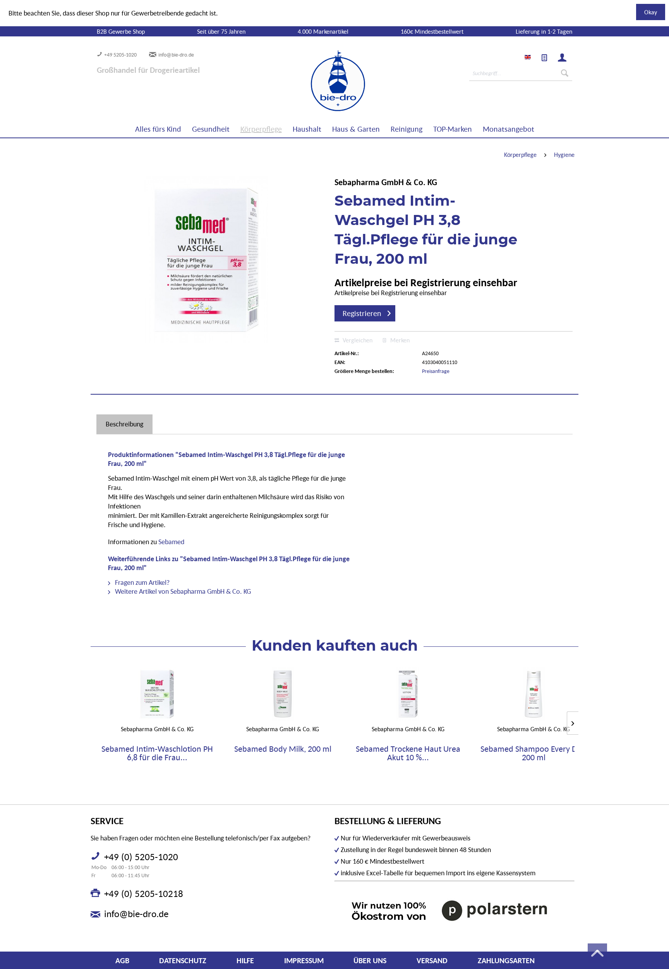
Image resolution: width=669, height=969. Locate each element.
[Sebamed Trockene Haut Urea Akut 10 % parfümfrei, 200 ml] (408, 694)
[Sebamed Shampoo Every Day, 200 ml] (533, 694)
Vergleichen (356, 340)
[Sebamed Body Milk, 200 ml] (282, 694)
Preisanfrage (435, 371)
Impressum (304, 960)
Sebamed (171, 541)
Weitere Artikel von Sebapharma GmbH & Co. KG (182, 591)
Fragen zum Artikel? (141, 582)
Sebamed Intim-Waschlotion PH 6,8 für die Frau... (157, 753)
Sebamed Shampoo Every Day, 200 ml (533, 753)
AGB (122, 960)
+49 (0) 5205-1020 (141, 856)
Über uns (369, 960)
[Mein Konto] (562, 57)
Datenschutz (182, 960)
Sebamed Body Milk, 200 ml (282, 749)
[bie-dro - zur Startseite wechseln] (314, 81)
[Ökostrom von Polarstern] (454, 910)
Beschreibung (124, 423)
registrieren (362, 313)
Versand (432, 960)
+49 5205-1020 (120, 54)
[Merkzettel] (544, 57)
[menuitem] (544, 57)
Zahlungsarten (506, 960)
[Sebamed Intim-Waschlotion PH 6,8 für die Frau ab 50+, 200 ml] (157, 694)
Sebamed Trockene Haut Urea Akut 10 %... (408, 753)
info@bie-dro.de (176, 54)
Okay (650, 12)
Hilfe (245, 960)
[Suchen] (564, 73)
